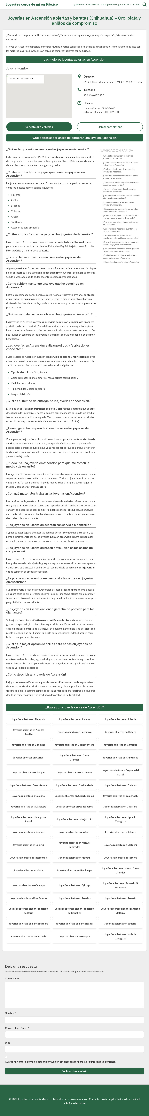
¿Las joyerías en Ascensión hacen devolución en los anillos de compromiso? (121, 236)
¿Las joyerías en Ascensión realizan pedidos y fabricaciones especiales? (121, 196)
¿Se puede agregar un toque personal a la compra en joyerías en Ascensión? (121, 243)
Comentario (12, 978)
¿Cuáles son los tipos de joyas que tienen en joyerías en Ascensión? (120, 163)
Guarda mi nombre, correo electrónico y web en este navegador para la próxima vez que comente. (60, 1061)
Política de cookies (75, 1103)
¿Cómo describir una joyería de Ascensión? (121, 262)
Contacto (135, 4)
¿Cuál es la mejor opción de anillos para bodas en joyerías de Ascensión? (119, 256)
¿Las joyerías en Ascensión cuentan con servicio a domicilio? (120, 230)
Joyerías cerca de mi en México (32, 4)
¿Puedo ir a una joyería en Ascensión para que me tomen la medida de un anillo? (121, 216)
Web (7, 1042)
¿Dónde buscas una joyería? (86, 4)
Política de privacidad (128, 1099)
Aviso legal (108, 1099)
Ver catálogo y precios (39, 126)
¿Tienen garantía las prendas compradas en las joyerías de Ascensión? (120, 210)
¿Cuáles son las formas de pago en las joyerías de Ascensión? (119, 170)
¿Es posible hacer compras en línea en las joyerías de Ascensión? (120, 177)
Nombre (10, 1013)
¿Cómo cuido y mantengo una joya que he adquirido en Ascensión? (121, 183)
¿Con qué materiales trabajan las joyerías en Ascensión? (120, 223)
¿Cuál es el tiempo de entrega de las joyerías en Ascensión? (118, 203)
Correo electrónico (17, 1028)
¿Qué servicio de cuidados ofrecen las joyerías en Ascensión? (119, 190)
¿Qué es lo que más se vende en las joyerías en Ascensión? (118, 157)
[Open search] (144, 4)
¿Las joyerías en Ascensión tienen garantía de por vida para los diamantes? (121, 250)
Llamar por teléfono (109, 126)
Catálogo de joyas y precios (114, 4)
